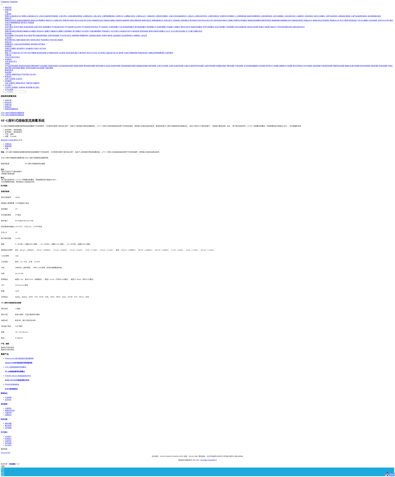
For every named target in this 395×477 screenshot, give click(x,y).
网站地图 (8, 423)
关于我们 (4, 432)
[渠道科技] (197, 2)
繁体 (3, 466)
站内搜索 (8, 428)
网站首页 (8, 7)
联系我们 (8, 439)
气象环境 (8, 413)
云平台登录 (9, 89)
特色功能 (4, 419)
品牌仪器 (8, 104)
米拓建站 (12, 464)
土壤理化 (8, 408)
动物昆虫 (8, 415)
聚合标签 (8, 426)
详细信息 (8, 144)
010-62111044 (5, 453)
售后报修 (8, 443)
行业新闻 (8, 397)
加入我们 (8, 445)
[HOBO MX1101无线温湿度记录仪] (18, 376)
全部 (6, 12)
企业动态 (8, 399)
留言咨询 (4, 140)
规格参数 (8, 146)
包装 (6, 148)
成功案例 (4, 404)
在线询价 (8, 441)
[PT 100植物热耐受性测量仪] (15, 367)
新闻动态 (4, 393)
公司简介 (8, 436)
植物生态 (8, 107)
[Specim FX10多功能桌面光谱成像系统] (19, 358)
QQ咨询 (11, 140)
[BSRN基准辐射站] (12, 384)
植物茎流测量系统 (11, 109)
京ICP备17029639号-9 (208, 460)
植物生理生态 (10, 410)
